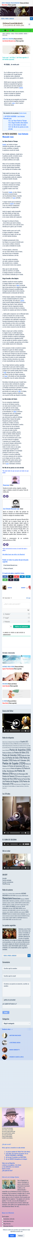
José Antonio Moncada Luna (11, 508)
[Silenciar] (25, 731)
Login (29, 598)
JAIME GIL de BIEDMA (10, 904)
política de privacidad (9, 1000)
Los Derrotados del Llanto (17, 125)
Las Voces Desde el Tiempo (17, 120)
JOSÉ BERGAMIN (18, 906)
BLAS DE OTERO (11, 895)
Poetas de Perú (9, 778)
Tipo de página (5, 1216)
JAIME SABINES (17, 904)
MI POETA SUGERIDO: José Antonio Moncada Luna (14, 117)
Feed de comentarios (7, 882)
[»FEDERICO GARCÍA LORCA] (4, 1057)
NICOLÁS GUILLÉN (17, 916)
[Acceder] (30, 30)
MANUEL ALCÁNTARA (14, 912)
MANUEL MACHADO (21, 912)
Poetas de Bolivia (8, 753)
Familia (12, 33)
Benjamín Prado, (12, 742)
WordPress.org (6, 884)
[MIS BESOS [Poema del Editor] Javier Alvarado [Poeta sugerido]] (16, 676)
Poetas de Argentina (20, 749)
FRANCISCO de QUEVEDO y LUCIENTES (16, 901)
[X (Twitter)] (5, 30)
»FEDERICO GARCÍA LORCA (16, 1057)
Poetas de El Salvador (21, 760)
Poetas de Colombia (11, 755)
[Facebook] (2, 30)
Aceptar (12, 1235)
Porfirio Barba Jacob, (18, 784)
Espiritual (8, 33)
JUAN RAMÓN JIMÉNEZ (12, 910)
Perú (7, 750)
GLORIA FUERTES (18, 903)
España (4, 144)
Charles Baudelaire (19, 895)
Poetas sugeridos (19, 33)
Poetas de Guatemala (17, 766)
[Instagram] (7, 30)
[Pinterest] (16, 576)
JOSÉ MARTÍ (10, 908)
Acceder (4, 878)
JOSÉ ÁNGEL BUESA (17, 908)
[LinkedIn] (22, 576)
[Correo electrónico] (12, 30)
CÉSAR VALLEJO (25, 895)
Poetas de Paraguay (23, 776)
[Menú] (29, 24)
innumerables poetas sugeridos (19, 947)
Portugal (24, 784)
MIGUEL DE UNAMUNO (12, 914)
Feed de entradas (6, 880)
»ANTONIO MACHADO (15, 1035)
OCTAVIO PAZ (24, 916)
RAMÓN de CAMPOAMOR (18, 918)
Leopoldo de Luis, (23, 745)
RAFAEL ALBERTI (9, 918)
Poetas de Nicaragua (20, 774)
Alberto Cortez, (5, 742)
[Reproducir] (5, 731)
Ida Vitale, (12, 743)
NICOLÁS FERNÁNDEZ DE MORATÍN (8, 916)
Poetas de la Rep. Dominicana (16, 769)
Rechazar (20, 1235)
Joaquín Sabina (23, 904)
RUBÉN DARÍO (8, 919)
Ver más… (17, 1206)
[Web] (7, 496)
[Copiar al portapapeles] (16, 579)
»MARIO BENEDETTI (14, 1050)
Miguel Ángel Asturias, (23, 747)
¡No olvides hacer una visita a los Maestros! (13, 554)
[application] (16, 723)
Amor (3, 33)
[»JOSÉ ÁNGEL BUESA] (4, 1042)
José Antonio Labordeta (22, 743)
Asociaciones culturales (8, 1219)
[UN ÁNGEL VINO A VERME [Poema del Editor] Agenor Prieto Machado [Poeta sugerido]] (16, 659)
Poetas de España (13, 763)
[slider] (15, 730)
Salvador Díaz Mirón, (21, 786)
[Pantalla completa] (28, 731)
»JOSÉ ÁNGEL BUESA (14, 1042)
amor (13, 103)
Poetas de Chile (21, 752)
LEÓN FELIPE (18, 910)
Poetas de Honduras (17, 768)
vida (5, 372)
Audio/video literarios (8, 1221)
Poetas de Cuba (15, 757)
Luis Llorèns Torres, (7, 747)
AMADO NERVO (18, 893)
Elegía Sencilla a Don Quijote (18, 122)
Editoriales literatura (8, 1226)
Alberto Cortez (5, 893)
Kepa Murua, (16, 745)
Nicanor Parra (28, 914)
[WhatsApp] (5, 579)
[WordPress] (10, 30)
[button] (16, 723)
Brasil (18, 742)
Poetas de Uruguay (14, 781)
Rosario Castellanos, (12, 786)
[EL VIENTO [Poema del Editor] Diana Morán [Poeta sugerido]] (16, 694)
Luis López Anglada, (15, 747)
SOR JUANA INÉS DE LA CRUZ (16, 919)
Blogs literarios (7, 1224)
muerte (21, 87)
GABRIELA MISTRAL (11, 903)
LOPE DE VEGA (23, 910)
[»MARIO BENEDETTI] (4, 1050)
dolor (18, 285)
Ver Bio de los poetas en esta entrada (18, 128)
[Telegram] (28, 576)
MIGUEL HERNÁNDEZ (21, 914)
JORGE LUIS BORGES (10, 906)
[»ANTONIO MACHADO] (4, 1035)
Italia (16, 744)
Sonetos (25, 33)
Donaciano (6, 485)
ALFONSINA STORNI (11, 893)
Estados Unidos (5, 743)
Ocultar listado (23, 113)
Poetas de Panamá (8, 568)
